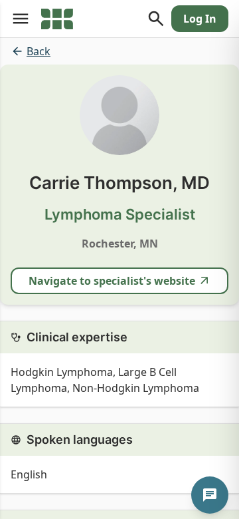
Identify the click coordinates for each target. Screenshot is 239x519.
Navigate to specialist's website (112, 280)
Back (38, 51)
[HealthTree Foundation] (57, 18)
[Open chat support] (209, 495)
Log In (199, 18)
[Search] (156, 19)
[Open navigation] (21, 19)
